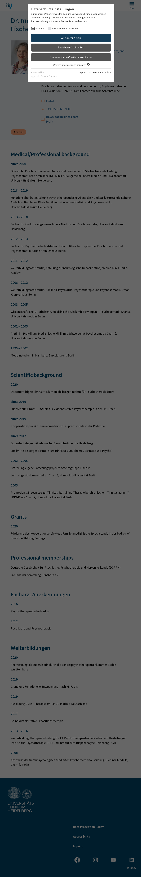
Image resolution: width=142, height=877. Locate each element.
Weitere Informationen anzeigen (70, 64)
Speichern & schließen (71, 47)
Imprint (82, 72)
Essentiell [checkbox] (41, 28)
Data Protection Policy (99, 72)
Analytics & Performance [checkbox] (65, 28)
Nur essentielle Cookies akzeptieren (71, 57)
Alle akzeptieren (71, 38)
